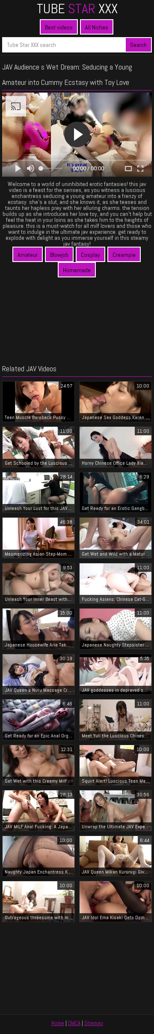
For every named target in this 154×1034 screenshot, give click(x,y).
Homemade (77, 270)
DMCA (74, 1023)
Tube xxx (77, 8)
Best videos (59, 27)
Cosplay (90, 255)
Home (57, 1023)
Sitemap (93, 1023)
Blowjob (59, 255)
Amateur (28, 255)
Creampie (124, 255)
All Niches (96, 27)
